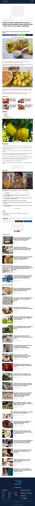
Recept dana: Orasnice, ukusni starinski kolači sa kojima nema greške (23, 308)
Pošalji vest (18, 501)
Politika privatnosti (23, 501)
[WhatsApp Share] (21, 35)
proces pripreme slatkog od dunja (25, 92)
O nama (4, 501)
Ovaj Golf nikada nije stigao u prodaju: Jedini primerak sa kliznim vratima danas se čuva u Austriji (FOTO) (23, 277)
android (12, 190)
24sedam (20, 190)
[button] (17, 181)
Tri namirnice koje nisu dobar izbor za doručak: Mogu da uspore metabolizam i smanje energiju (23, 346)
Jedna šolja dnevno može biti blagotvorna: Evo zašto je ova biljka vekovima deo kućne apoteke (22, 356)
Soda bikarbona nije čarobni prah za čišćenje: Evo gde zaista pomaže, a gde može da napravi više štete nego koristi (23, 268)
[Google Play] (29, 493)
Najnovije (3, 2)
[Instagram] (16, 231)
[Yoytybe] (24, 498)
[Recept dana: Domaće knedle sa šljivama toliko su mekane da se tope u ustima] (7, 339)
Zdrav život (16, 359)
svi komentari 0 (19, 221)
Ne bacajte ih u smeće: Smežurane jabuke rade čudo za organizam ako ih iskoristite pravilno (23, 470)
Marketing (14, 501)
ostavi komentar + (28, 221)
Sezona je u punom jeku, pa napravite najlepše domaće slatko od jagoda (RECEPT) (28, 100)
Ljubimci (15, 321)
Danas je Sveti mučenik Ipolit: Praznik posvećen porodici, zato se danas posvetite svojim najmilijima (17, 206)
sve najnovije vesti (17, 208)
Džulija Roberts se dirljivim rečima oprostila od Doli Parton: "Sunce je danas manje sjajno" (18, 203)
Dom (14, 242)
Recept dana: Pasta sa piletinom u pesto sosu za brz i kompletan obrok (22, 374)
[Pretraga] (30, 1)
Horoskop (16, 495)
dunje (24, 213)
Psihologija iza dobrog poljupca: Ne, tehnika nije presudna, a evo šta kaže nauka (23, 365)
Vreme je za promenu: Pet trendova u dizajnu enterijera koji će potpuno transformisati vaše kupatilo (23, 239)
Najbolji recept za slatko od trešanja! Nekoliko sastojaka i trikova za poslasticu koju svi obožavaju (12, 100)
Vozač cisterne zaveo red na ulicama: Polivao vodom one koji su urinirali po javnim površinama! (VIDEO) (23, 384)
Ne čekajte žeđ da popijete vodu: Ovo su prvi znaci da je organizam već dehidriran (23, 451)
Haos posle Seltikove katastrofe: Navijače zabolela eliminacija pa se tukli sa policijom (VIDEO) (17, 195)
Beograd (15, 492)
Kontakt (7, 501)
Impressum (11, 501)
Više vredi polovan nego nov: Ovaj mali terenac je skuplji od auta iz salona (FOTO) (23, 327)
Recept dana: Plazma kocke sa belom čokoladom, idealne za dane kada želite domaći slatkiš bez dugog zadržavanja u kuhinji (23, 394)
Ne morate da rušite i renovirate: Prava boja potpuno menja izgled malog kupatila (23, 299)
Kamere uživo (8, 2)
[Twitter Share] (29, 35)
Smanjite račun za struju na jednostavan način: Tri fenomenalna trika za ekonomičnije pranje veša (22, 248)
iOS (9, 190)
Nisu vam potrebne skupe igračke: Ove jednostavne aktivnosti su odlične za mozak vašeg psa (23, 318)
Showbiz (16, 2)
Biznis (31, 2)
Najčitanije (17, 192)
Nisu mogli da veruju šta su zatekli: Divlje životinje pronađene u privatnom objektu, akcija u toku (23, 403)
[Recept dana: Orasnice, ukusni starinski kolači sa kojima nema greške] (7, 310)
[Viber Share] (13, 35)
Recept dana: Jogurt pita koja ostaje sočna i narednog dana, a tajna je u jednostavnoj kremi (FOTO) (22, 289)
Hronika (21, 2)
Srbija (9, 498)
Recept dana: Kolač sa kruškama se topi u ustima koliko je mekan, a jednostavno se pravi (22, 422)
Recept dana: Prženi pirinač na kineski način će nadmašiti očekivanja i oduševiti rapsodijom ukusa (23, 258)
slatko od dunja (19, 213)
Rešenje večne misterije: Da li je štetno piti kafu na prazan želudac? (15, 200)
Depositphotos (17, 502)
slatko (14, 213)
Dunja (27, 213)
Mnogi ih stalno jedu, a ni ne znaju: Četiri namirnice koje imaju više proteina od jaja (22, 460)
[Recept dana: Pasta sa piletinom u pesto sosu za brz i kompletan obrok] (7, 377)
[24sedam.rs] (5, 1)
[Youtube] (19, 231)
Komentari (28, 192)
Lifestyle (28, 2)
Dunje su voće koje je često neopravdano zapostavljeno (12, 61)
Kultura (9, 496)
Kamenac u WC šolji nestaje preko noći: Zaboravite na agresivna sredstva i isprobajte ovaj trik (23, 432)
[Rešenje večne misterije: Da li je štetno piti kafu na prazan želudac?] (7, 415)
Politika (11, 2)
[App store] (23, 493)
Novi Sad (15, 496)
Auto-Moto (15, 280)
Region (15, 493)
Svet (19, 2)
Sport (14, 2)
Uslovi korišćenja (29, 501)
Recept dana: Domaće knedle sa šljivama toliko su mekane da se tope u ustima (23, 337)
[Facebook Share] (6, 35)
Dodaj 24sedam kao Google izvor (18, 37)
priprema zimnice (5, 213)
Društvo (25, 2)
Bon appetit (10, 17)
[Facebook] (14, 231)
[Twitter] (18, 231)
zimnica (10, 213)
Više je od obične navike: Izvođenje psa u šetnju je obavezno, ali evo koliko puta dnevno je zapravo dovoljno (23, 441)
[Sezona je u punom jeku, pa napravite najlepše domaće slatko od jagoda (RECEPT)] (21, 101)
